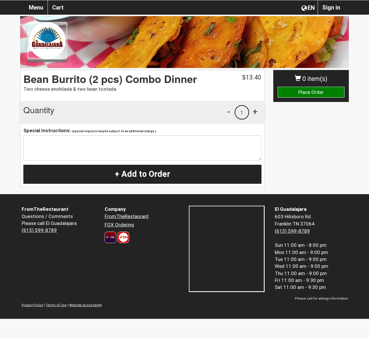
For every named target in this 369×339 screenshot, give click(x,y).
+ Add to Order (142, 174)
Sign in (331, 7)
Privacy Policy (32, 305)
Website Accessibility (85, 305)
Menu (36, 7)
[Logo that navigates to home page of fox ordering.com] (122, 237)
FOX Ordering (119, 225)
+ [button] (255, 111)
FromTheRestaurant (127, 216)
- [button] (228, 111)
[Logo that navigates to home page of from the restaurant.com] (110, 237)
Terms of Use (56, 305)
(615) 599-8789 (39, 230)
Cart (58, 7)
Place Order (311, 92)
